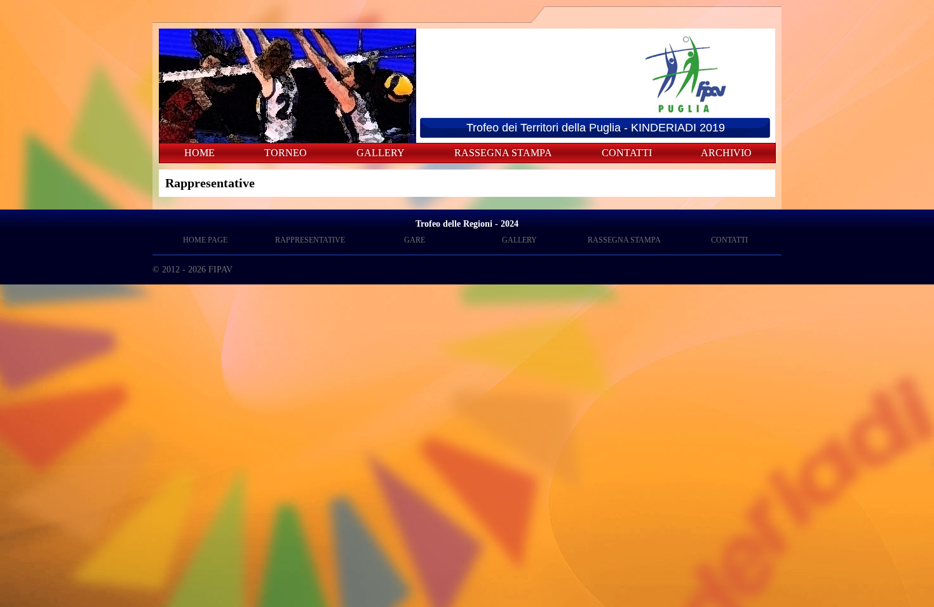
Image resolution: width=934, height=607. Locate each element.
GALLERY (380, 152)
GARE (414, 240)
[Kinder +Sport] (508, 112)
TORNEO (285, 152)
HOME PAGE (205, 240)
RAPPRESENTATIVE (310, 240)
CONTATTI (627, 152)
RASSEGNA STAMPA (503, 152)
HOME (199, 152)
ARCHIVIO (726, 152)
